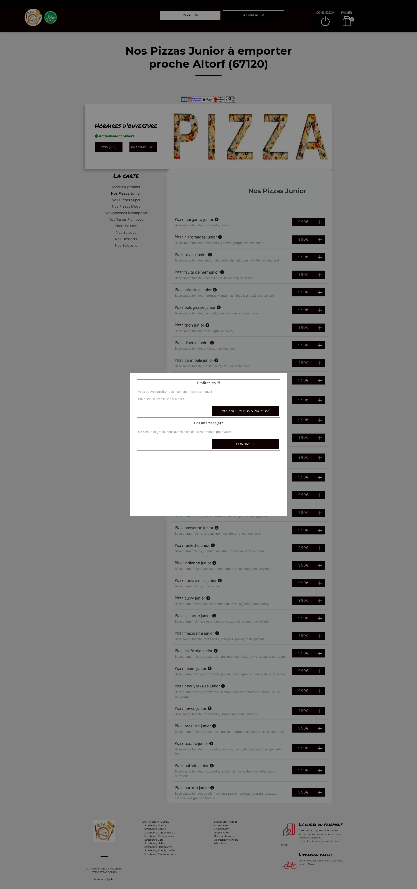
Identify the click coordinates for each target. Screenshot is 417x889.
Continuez (245, 444)
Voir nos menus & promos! (245, 411)
